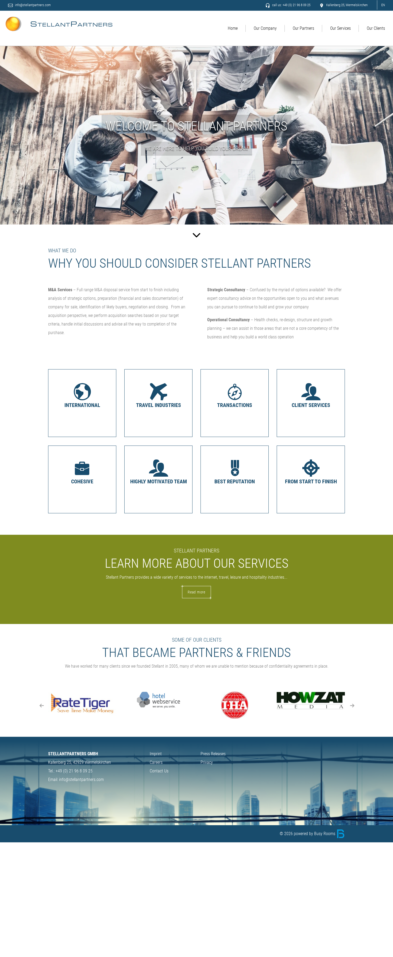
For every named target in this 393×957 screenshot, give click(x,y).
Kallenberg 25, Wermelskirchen (346, 5)
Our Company (265, 28)
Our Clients (376, 28)
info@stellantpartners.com (32, 5)
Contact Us (159, 770)
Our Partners (303, 28)
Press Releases (213, 753)
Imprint (156, 753)
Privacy (207, 762)
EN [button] (383, 5)
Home (233, 28)
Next (352, 705)
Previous (41, 705)
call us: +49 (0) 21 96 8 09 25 (290, 5)
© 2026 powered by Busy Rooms (308, 833)
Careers (156, 762)
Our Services (340, 28)
